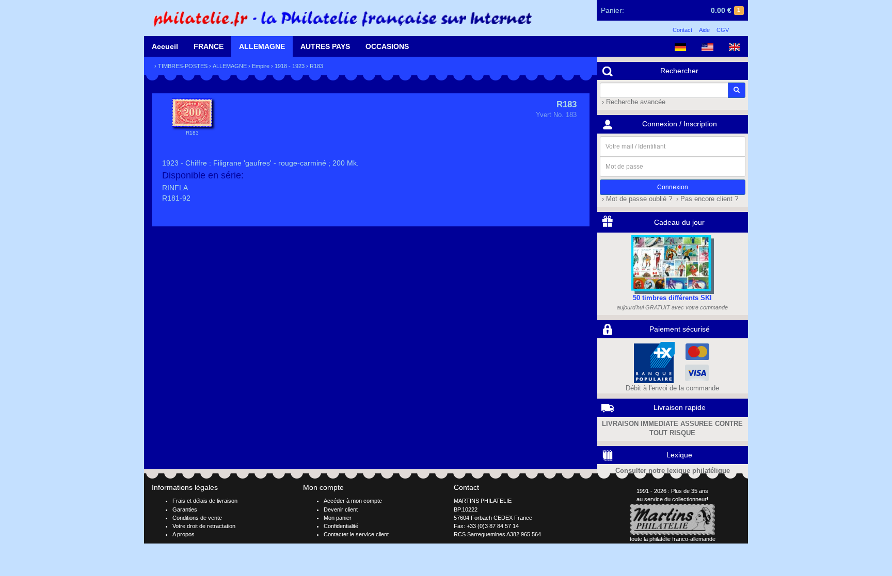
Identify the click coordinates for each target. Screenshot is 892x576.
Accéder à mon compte (353, 501)
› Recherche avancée (632, 102)
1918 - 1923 (290, 66)
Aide (704, 30)
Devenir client (341, 509)
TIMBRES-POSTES (183, 66)
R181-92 (176, 198)
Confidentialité (341, 526)
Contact (682, 30)
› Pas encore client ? (706, 199)
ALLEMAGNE (262, 46)
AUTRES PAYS (325, 46)
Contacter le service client (356, 534)
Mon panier (338, 518)
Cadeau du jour (679, 222)
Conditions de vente (197, 518)
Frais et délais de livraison (204, 501)
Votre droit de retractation (203, 526)
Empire (260, 66)
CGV (722, 30)
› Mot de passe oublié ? (636, 199)
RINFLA (175, 188)
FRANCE (209, 46)
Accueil (165, 46)
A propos (183, 534)
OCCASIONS (387, 46)
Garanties (184, 509)
